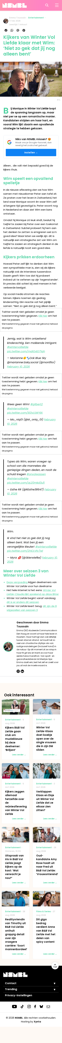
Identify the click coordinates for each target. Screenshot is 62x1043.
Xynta (37, 1021)
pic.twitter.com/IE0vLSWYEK (25, 413)
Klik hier (43, 315)
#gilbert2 (36, 404)
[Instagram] (18, 671)
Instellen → (31, 152)
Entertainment (36, 17)
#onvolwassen (36, 474)
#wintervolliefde (17, 347)
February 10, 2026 (18, 367)
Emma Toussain (17, 17)
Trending (11, 989)
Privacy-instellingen (18, 995)
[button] (52, 983)
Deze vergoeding (17, 582)
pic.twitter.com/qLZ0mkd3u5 (26, 483)
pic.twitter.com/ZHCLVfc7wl (25, 551)
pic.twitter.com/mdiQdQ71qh (26, 351)
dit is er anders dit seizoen (23, 602)
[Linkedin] (22, 671)
